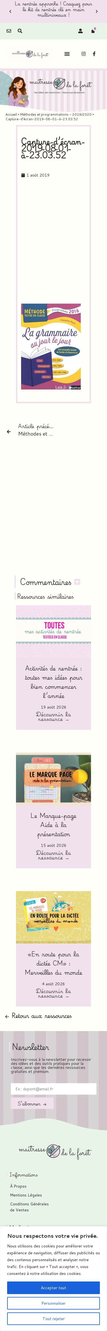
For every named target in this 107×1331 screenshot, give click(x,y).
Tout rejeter (54, 1319)
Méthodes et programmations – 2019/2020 (56, 114)
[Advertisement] (53, 241)
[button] (10, 11)
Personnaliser (53, 1303)
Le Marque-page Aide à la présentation (53, 824)
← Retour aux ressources (38, 1015)
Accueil (11, 114)
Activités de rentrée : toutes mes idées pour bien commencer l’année (53, 682)
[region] (53, 1278)
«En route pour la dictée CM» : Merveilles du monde (53, 963)
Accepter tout (53, 1288)
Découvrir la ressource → (53, 717)
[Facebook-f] (94, 53)
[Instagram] (83, 53)
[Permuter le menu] (67, 54)
